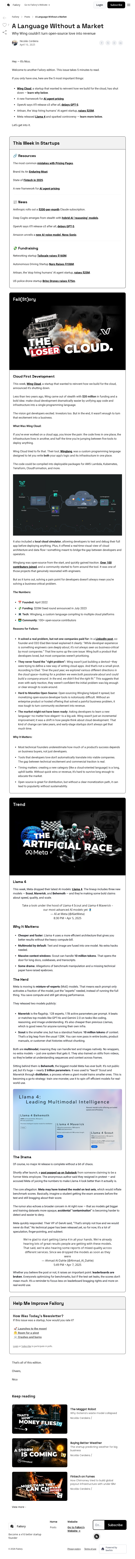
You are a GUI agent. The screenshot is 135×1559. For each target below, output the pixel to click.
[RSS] (97, 1536)
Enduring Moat (38, 171)
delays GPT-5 (70, 104)
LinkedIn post (104, 639)
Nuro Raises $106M (61, 264)
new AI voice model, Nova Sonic (56, 234)
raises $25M (86, 110)
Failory (15, 16)
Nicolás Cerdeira (29, 41)
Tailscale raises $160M (51, 255)
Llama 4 (40, 116)
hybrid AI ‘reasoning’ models (80, 218)
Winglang (66, 451)
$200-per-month (49, 209)
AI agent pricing (54, 98)
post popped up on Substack (59, 1172)
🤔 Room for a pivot (26, 1333)
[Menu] (129, 4)
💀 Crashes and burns (28, 1337)
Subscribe (116, 5)
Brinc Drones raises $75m (59, 281)
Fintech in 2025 (33, 180)
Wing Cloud (24, 88)
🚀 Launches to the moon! (30, 1328)
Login (99, 5)
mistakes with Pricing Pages (55, 163)
